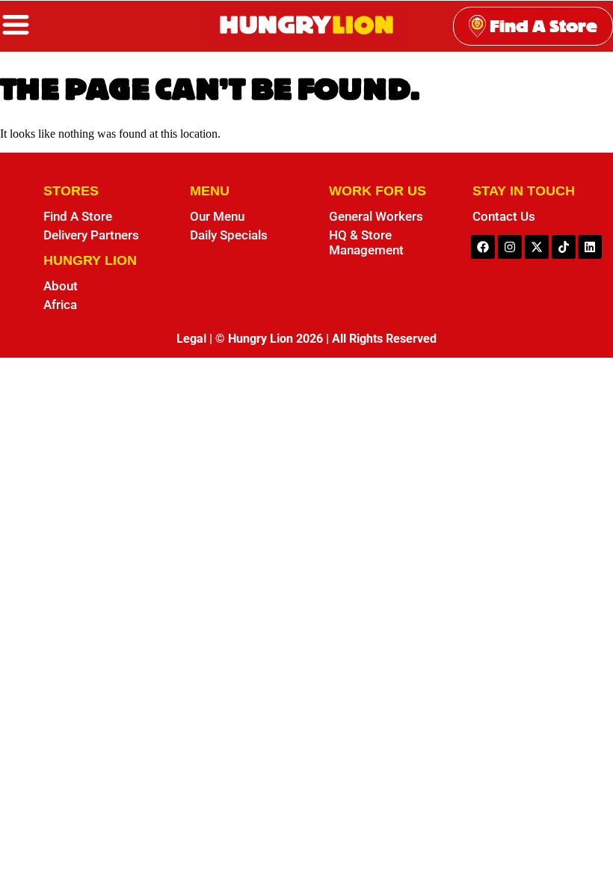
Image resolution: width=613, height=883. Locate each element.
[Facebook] (483, 247)
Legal (191, 338)
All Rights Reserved (384, 338)
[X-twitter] (537, 247)
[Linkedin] (590, 247)
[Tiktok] (564, 247)
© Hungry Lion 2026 (269, 338)
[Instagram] (510, 247)
